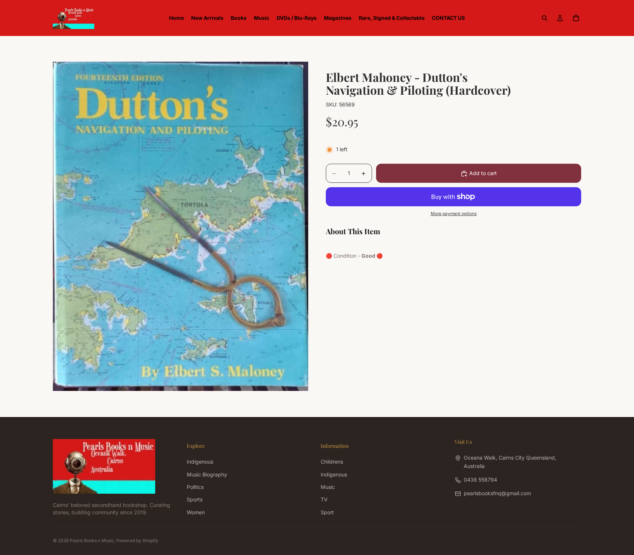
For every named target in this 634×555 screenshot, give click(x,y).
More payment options (454, 214)
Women (196, 512)
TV (324, 499)
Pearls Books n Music (92, 540)
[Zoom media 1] (180, 226)
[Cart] (576, 18)
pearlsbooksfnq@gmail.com (497, 493)
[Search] (544, 18)
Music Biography (207, 474)
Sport (327, 512)
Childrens (332, 461)
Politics (195, 487)
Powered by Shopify (137, 540)
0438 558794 (480, 479)
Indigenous (200, 461)
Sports (195, 499)
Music (328, 487)
